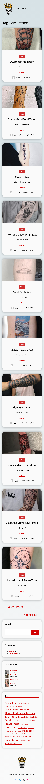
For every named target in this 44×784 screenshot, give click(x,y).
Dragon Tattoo (14, 675)
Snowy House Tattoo (22, 349)
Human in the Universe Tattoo (22, 580)
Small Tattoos (12, 740)
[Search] (35, 632)
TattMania (22, 8)
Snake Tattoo (14, 684)
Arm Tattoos (9, 706)
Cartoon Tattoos (23, 717)
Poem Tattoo (14, 670)
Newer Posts (12, 606)
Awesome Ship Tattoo (22, 61)
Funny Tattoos (24, 724)
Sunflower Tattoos (25, 740)
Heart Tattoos (22, 728)
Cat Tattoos (34, 717)
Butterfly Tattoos (11, 717)
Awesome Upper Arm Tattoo (22, 234)
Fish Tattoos (32, 720)
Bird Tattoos (18, 706)
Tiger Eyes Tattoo (22, 407)
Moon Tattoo (22, 177)
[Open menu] (40, 8)
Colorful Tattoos (12, 720)
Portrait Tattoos (21, 734)
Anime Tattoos (26, 703)
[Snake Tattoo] (7, 685)
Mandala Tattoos (9, 731)
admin (18, 77)
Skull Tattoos (26, 736)
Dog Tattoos (24, 720)
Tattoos (22, 56)
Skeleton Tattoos (17, 736)
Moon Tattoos (17, 731)
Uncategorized (13, 653)
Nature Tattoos (10, 734)
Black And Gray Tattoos (20, 713)
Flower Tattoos (12, 723)
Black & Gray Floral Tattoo (22, 119)
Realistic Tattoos (32, 734)
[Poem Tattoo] (7, 672)
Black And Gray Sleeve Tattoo (22, 522)
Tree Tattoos (19, 744)
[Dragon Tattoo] (7, 676)
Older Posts (32, 614)
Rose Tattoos (8, 736)
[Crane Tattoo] (7, 681)
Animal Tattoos (13, 702)
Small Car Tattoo (22, 292)
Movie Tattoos (28, 731)
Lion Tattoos (31, 728)
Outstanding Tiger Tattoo (22, 465)
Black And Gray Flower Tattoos (17, 709)
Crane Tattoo (14, 679)
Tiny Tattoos (10, 743)
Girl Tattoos (11, 727)
